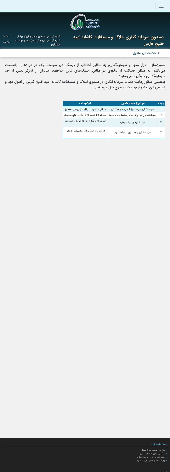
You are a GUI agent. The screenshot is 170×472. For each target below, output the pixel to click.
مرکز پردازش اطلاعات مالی (152, 453)
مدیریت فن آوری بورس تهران (151, 457)
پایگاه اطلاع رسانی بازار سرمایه (151, 460)
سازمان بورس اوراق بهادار (153, 450)
